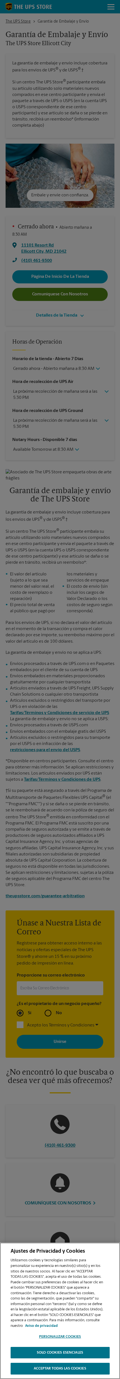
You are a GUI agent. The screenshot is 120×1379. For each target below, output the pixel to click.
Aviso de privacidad (41, 1326)
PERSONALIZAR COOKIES (60, 1337)
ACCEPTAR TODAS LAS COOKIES (60, 1368)
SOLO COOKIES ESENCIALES (60, 1352)
